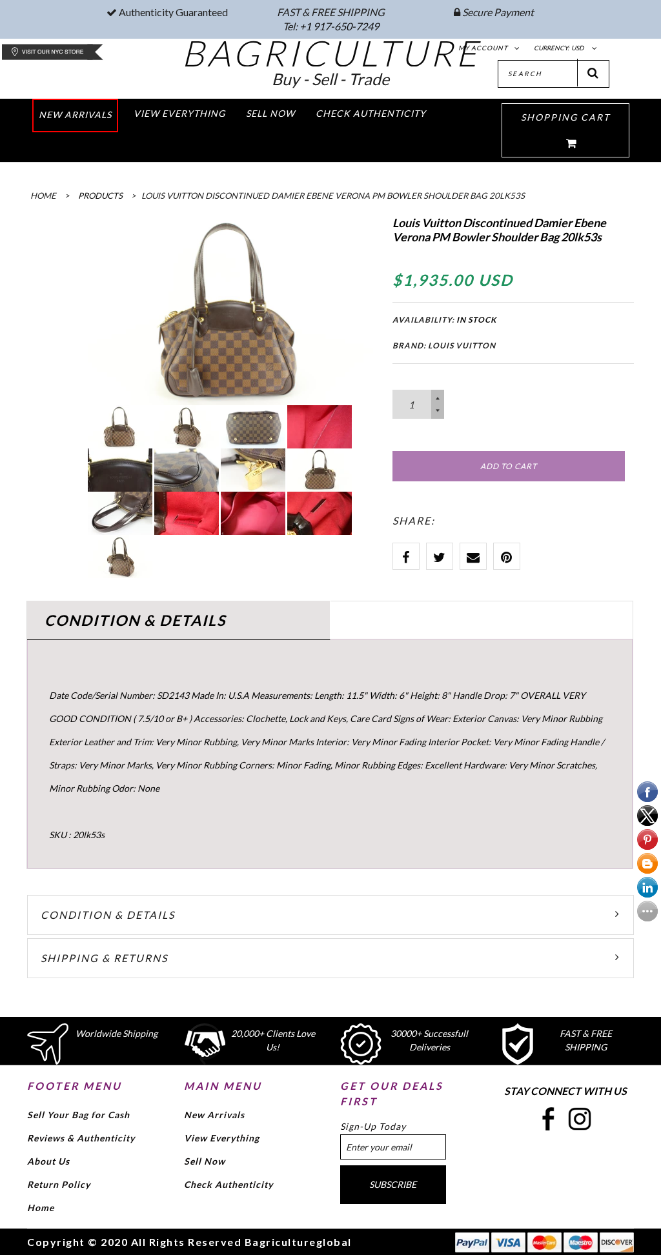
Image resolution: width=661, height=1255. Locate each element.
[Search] (593, 72)
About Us (48, 1161)
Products (100, 195)
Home (40, 1207)
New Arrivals (214, 1114)
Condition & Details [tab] (135, 620)
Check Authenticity (228, 1184)
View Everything (221, 1137)
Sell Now (204, 1161)
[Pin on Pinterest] (506, 556)
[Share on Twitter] (439, 556)
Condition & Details (108, 915)
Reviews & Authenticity (81, 1137)
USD (577, 48)
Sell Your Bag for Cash (78, 1114)
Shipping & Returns (104, 958)
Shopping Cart (565, 117)
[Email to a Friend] (473, 556)
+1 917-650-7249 (339, 26)
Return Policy (58, 1184)
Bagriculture (330, 52)
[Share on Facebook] (406, 556)
